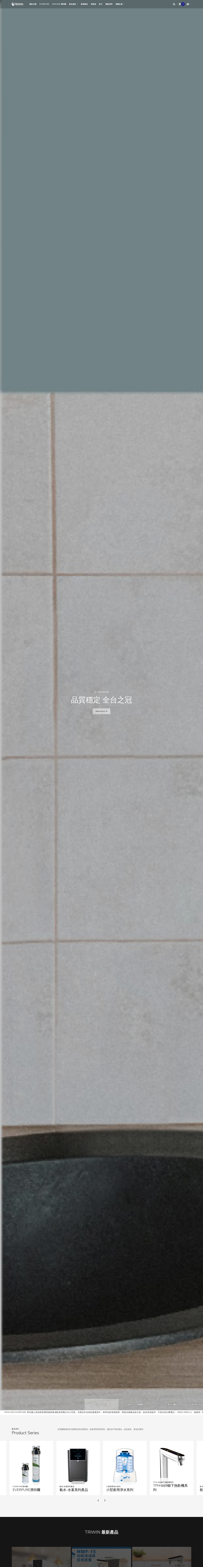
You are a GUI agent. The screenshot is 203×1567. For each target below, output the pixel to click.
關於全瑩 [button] (33, 4)
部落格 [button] (93, 4)
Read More (100, 711)
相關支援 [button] (119, 4)
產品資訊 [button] (73, 4)
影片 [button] (101, 4)
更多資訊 (8, 1443)
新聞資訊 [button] (84, 4)
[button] (174, 4)
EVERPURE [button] (44, 4)
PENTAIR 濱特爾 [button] (59, 4)
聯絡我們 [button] (109, 4)
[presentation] (98, 1500)
